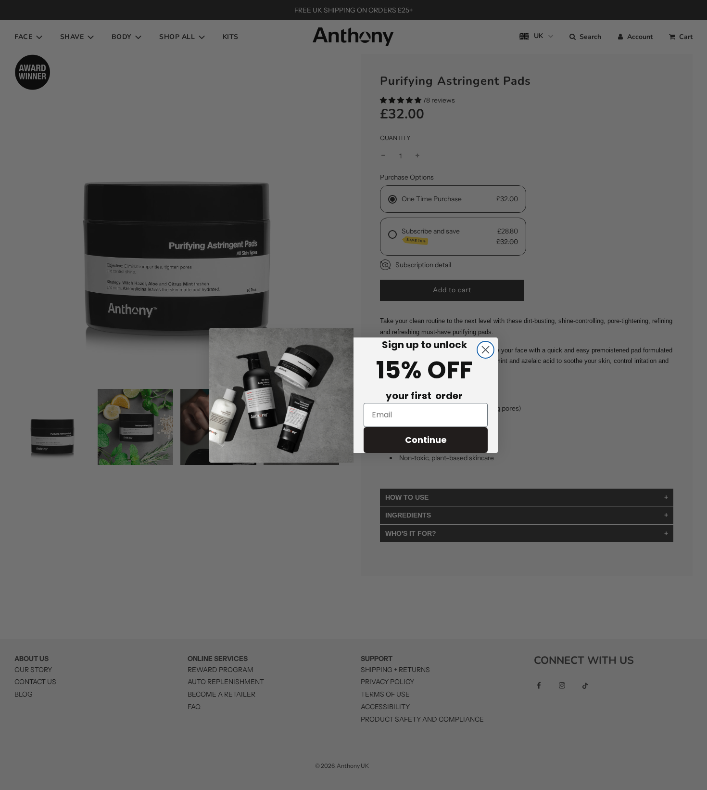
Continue (426, 440)
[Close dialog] (485, 349)
